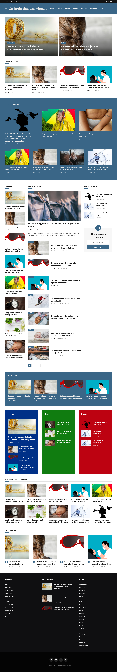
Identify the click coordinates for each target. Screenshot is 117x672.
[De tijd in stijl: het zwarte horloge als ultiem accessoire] (15, 303)
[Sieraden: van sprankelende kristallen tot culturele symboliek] (31, 36)
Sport (30, 295)
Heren (67, 8)
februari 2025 (9, 590)
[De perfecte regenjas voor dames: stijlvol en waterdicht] (58, 120)
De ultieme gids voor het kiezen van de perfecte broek (53, 225)
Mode (52, 8)
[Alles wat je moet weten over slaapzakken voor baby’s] (38, 336)
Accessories (11, 42)
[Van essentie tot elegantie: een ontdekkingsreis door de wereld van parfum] (89, 206)
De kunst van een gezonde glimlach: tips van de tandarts (98, 86)
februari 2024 (9, 605)
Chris (8, 53)
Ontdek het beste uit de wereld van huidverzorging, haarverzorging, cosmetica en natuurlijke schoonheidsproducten (19, 137)
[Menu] (6, 8)
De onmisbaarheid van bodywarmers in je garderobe (66, 352)
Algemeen (82, 110)
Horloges (82, 613)
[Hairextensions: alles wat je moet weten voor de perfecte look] (85, 36)
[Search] (111, 9)
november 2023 (9, 610)
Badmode (82, 593)
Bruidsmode (82, 602)
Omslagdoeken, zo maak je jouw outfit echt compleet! (71, 168)
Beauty (75, 8)
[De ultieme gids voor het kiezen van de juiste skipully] (38, 301)
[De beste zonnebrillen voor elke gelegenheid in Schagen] (72, 74)
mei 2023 (7, 616)
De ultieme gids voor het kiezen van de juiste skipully (65, 300)
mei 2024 (7, 602)
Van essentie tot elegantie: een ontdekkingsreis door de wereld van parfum (103, 205)
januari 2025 (8, 593)
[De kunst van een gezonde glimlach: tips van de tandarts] (99, 74)
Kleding (84, 8)
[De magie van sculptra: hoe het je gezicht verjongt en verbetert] (38, 318)
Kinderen (82, 616)
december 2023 (9, 607)
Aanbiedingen (83, 584)
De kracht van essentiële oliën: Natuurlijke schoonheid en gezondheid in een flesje (14, 335)
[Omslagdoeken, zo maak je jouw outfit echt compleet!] (72, 157)
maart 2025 (8, 587)
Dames (59, 8)
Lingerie (81, 622)
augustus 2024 (9, 596)
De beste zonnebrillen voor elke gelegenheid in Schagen (72, 86)
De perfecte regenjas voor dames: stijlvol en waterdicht (58, 135)
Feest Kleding (83, 607)
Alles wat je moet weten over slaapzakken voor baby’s (62, 334)
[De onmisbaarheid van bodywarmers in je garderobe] (38, 353)
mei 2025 (7, 584)
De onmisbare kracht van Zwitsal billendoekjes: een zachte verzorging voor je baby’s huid (14, 356)
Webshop (82, 642)
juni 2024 (7, 599)
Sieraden (104, 8)
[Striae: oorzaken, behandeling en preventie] (95, 120)
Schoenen (94, 8)
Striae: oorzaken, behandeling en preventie (92, 135)
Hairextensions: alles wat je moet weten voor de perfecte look (80, 48)
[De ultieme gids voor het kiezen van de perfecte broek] (54, 206)
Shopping (82, 634)
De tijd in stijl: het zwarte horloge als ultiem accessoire (13, 314)
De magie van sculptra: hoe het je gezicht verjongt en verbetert (64, 317)
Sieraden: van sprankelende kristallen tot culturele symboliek (26, 48)
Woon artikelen (83, 645)
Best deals (82, 599)
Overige (81, 628)
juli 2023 (7, 613)
